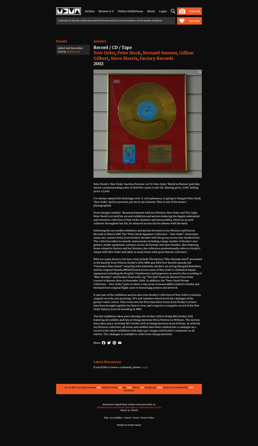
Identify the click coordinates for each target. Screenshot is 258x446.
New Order (104, 53)
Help (106, 418)
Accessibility (116, 418)
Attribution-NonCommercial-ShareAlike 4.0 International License (129, 407)
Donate (194, 21)
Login (163, 11)
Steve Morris (124, 58)
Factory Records (156, 58)
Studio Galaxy (134, 425)
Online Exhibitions (130, 11)
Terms (135, 418)
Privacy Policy (147, 418)
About (151, 11)
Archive (90, 11)
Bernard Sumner (160, 53)
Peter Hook (129, 53)
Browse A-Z (106, 11)
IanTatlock (73, 51)
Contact (127, 418)
